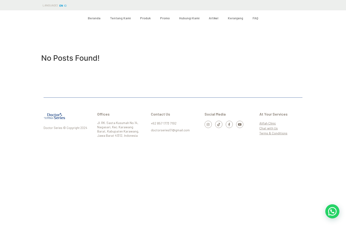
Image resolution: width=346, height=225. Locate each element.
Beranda (94, 18)
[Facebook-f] (229, 124)
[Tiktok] (218, 124)
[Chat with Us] (280, 128)
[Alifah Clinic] (280, 123)
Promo (165, 18)
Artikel (213, 18)
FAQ (255, 18)
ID (65, 5)
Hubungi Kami (189, 18)
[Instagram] (208, 124)
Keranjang (235, 18)
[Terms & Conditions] (280, 133)
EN (61, 5)
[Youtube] (239, 124)
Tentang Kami (120, 18)
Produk (145, 18)
